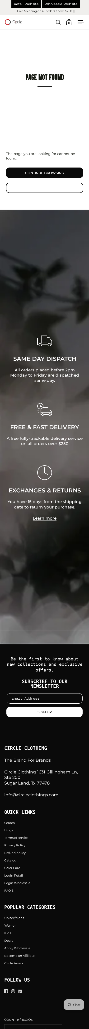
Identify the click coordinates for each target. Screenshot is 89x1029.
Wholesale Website (61, 4)
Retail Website (26, 4)
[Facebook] (7, 991)
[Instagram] (14, 991)
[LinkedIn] (21, 991)
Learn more (44, 518)
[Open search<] (58, 22)
